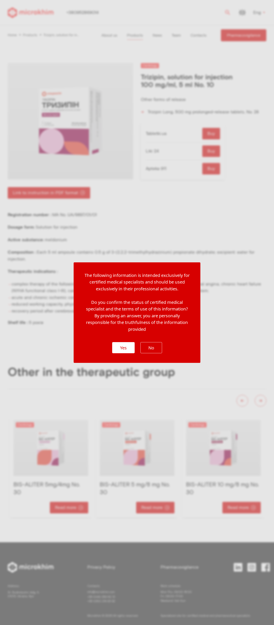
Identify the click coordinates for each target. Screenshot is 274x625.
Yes (123, 348)
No (151, 348)
